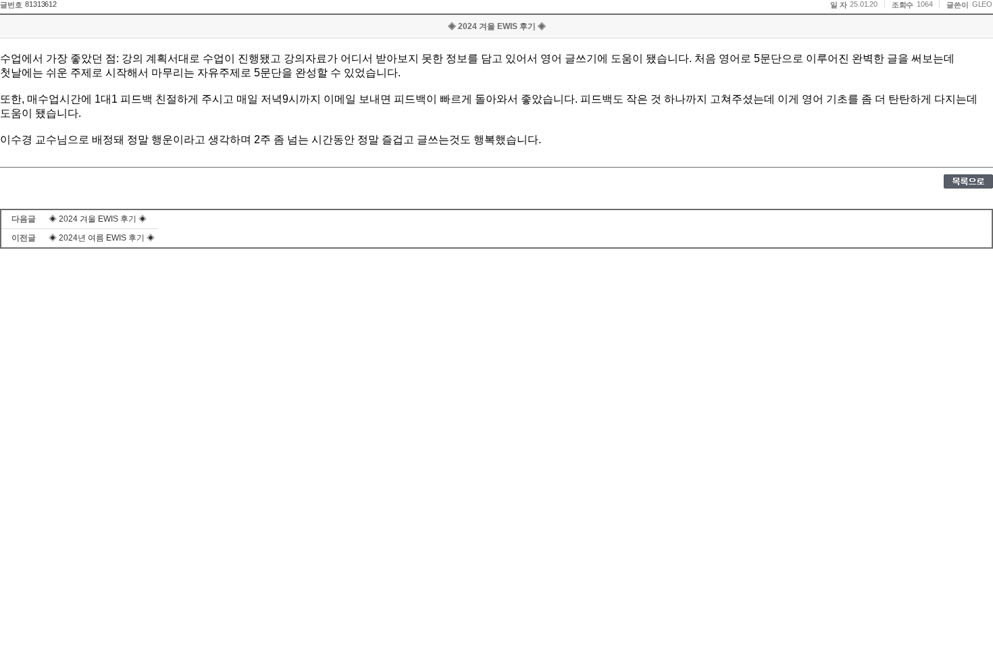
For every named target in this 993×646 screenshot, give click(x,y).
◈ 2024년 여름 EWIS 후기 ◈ (102, 238)
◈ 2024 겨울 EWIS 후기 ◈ (98, 219)
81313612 (40, 4)
